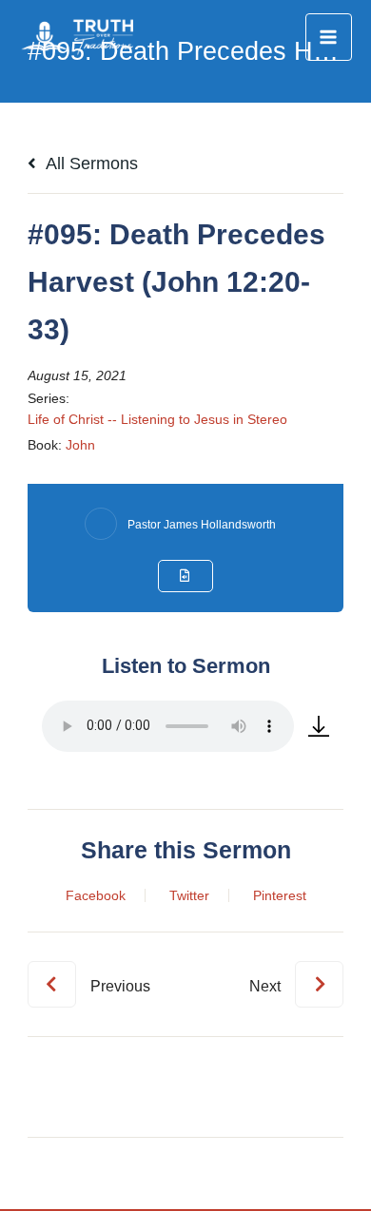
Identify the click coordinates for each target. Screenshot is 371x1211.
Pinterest (279, 895)
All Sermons (90, 163)
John (80, 444)
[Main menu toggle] (328, 36)
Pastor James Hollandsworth (201, 524)
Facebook (96, 895)
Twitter (189, 895)
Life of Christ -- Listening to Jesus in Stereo (157, 419)
